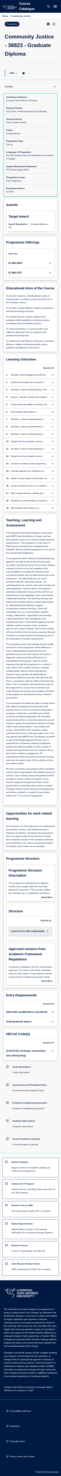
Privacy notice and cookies (22, 1456)
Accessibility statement (20, 1411)
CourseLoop (53, 1472)
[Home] (9, 8)
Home (5, 16)
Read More (47, 897)
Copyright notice (17, 1441)
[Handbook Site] (21, 1294)
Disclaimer (15, 1426)
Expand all (48, 368)
